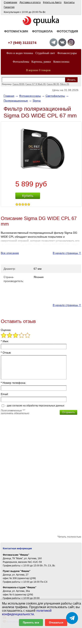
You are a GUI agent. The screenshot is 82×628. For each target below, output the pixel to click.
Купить (27, 196)
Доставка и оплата (30, 2)
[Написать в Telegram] (72, 618)
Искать (71, 79)
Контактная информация (17, 548)
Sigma (37, 100)
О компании (10, 2)
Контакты (69, 2)
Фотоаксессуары (67, 53)
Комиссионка (61, 61)
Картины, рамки (41, 61)
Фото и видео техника (19, 53)
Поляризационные (16, 100)
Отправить (68, 412)
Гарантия (9, 7)
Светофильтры (55, 95)
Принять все (31, 622)
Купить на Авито (52, 2)
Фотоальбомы (21, 61)
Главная (9, 95)
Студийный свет (45, 53)
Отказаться (56, 622)
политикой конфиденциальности (27, 612)
